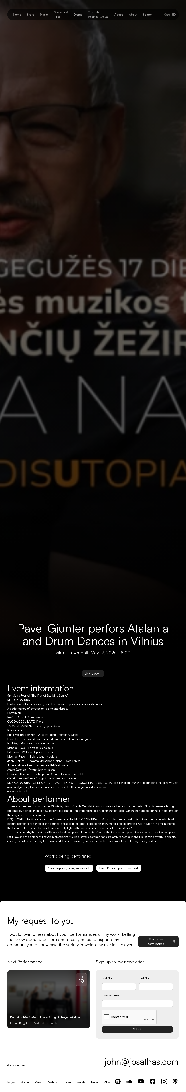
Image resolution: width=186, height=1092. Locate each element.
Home (17, 14)
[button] (170, 14)
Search (147, 14)
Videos (118, 14)
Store (30, 14)
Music (44, 14)
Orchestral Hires (61, 15)
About (133, 14)
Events (78, 14)
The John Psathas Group (98, 15)
